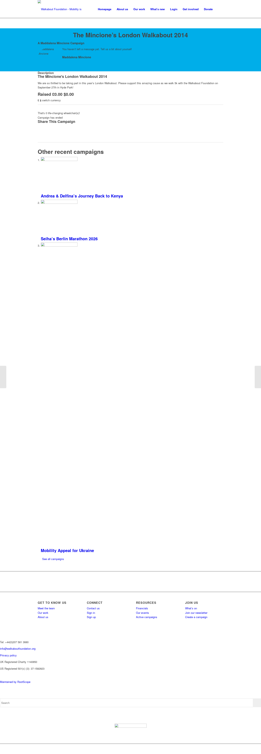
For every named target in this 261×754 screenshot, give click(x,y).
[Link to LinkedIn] (220, 749)
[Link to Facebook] (196, 749)
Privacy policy (8, 655)
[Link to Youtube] (214, 749)
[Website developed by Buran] (0, 675)
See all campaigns (53, 559)
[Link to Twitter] (202, 749)
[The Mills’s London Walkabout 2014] (3, 377)
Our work (43, 613)
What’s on (191, 608)
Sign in (91, 613)
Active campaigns (146, 617)
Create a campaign (196, 617)
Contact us (93, 608)
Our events (142, 613)
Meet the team (46, 608)
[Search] (219, 9)
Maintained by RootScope (15, 682)
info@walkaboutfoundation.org (17, 648)
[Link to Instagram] (208, 749)
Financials (142, 608)
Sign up (91, 617)
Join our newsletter (196, 613)
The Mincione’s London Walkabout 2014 (130, 34)
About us (43, 617)
